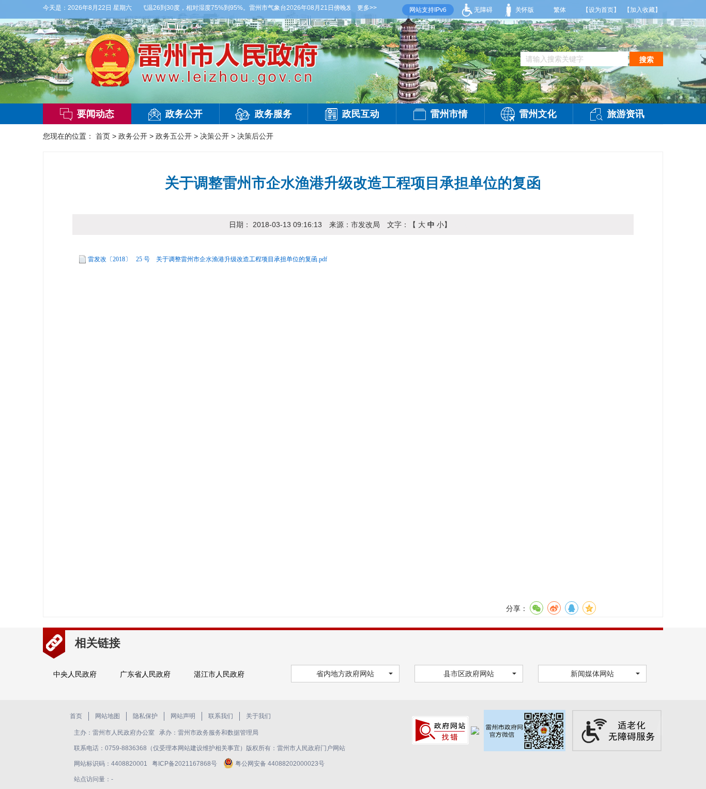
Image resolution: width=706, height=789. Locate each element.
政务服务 (273, 114)
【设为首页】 (601, 9)
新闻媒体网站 (592, 673)
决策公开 (214, 136)
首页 (103, 136)
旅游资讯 (625, 114)
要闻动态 (95, 114)
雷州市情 (449, 114)
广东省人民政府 (145, 674)
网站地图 (107, 716)
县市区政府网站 (468, 673)
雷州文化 (538, 114)
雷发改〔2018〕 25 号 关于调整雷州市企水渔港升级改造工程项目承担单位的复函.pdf (207, 259)
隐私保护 (145, 716)
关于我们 (258, 716)
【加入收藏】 (642, 9)
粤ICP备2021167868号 (185, 763)
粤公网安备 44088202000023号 (280, 763)
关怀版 (524, 9)
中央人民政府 (75, 674)
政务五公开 (174, 136)
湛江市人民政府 (219, 674)
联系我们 (220, 716)
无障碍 (482, 9)
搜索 (646, 59)
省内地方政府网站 (345, 673)
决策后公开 (255, 136)
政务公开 (184, 114)
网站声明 (183, 716)
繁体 (560, 9)
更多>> (367, 7)
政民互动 (360, 114)
